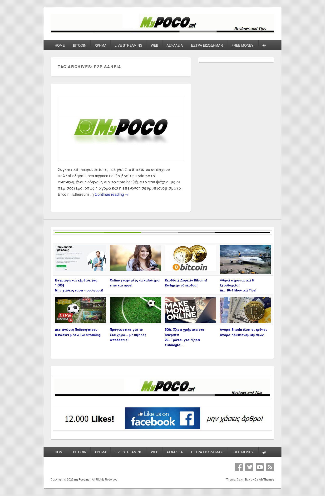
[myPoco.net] (162, 31)
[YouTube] (260, 467)
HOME (60, 45)
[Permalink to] (121, 163)
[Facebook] (239, 467)
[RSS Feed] (270, 467)
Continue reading (112, 194)
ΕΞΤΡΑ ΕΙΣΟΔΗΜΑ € (207, 45)
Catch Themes (264, 479)
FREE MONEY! (242, 45)
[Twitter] (249, 467)
